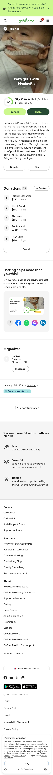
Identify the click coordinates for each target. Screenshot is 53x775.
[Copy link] (10, 323)
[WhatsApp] (26, 323)
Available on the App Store (29, 686)
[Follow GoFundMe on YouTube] (11, 678)
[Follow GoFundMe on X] (17, 678)
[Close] (48, 8)
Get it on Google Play (12, 686)
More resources (12, 653)
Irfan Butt (17, 237)
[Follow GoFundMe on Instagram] (23, 678)
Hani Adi (16, 356)
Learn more (14, 11)
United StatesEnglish (28, 668)
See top (43, 188)
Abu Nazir (17, 216)
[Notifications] (41, 20)
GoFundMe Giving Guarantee (32, 484)
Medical (31, 385)
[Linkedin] (43, 323)
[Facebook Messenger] (35, 323)
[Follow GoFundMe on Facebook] (5, 678)
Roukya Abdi (18, 226)
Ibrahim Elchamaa (22, 196)
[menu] (48, 20)
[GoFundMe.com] (26, 20)
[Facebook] (18, 323)
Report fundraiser (29, 408)
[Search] (5, 20)
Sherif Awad (18, 206)
